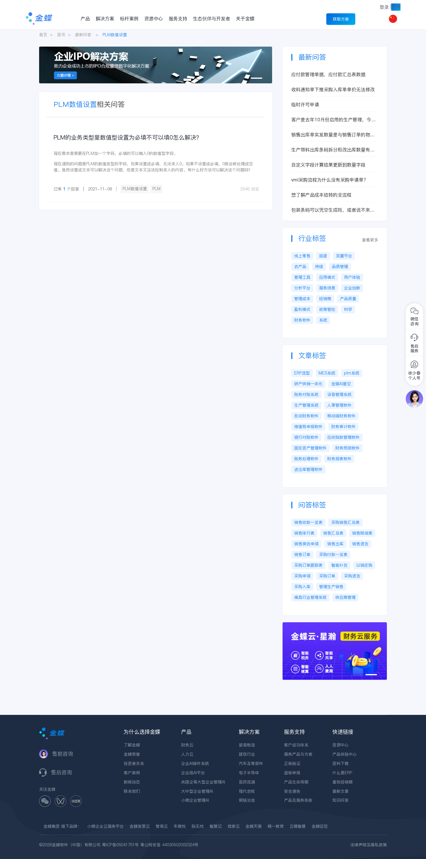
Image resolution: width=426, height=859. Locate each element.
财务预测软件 (347, 448)
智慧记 (216, 826)
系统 (323, 320)
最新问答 (83, 35)
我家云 (233, 826)
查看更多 (370, 240)
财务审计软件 (343, 426)
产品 (85, 18)
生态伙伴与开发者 (211, 18)
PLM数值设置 (135, 189)
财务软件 (302, 320)
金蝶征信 (320, 826)
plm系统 (351, 373)
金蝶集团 (51, 826)
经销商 (325, 299)
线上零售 (302, 256)
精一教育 (275, 826)
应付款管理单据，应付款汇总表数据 (328, 74)
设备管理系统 (339, 394)
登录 (384, 7)
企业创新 (352, 288)
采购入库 (302, 587)
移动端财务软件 (341, 416)
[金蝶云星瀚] (335, 625)
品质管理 (340, 266)
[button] (256, 78)
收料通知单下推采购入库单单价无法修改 (333, 89)
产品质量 (348, 299)
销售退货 (360, 544)
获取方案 (341, 19)
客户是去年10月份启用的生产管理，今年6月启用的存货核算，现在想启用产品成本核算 (334, 119)
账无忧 (198, 826)
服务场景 (327, 288)
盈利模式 (302, 309)
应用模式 (327, 277)
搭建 (323, 256)
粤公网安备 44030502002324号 (169, 845)
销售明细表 (362, 533)
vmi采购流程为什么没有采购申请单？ (329, 180)
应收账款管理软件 (343, 437)
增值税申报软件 (308, 426)
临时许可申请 (305, 104)
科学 (348, 309)
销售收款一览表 (308, 522)
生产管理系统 (306, 405)
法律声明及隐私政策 (368, 845)
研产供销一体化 (308, 384)
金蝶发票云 (140, 826)
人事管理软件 (339, 405)
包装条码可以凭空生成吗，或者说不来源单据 (333, 210)
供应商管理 (345, 597)
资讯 (61, 35)
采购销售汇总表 (345, 522)
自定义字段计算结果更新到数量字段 (328, 164)
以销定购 (364, 565)
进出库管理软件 (308, 469)
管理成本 (302, 299)
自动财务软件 (306, 416)
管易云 (162, 826)
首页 (43, 35)
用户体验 (352, 277)
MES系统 (326, 373)
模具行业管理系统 (310, 597)
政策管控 (327, 309)
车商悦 (180, 826)
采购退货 (352, 576)
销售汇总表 (333, 533)
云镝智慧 (298, 826)
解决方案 (105, 18)
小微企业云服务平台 (105, 826)
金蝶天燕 (253, 826)
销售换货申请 (306, 544)
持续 (319, 266)
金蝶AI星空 (341, 384)
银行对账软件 (306, 437)
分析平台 (302, 288)
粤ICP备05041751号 (120, 845)
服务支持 (178, 18)
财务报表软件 (339, 459)
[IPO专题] (155, 49)
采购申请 (302, 576)
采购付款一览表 (333, 554)
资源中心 (153, 18)
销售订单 (302, 554)
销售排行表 (304, 533)
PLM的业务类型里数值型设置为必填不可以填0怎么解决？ (128, 137)
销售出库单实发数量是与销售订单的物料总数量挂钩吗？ (333, 134)
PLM (156, 189)
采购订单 (327, 576)
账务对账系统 (306, 394)
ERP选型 (302, 373)
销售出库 (335, 544)
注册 (395, 7)
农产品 (300, 266)
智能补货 (339, 565)
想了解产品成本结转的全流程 (321, 195)
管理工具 (302, 277)
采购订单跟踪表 (308, 565)
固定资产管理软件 (310, 448)
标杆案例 (129, 18)
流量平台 (344, 256)
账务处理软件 (306, 459)
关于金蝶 (245, 18)
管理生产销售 (331, 587)
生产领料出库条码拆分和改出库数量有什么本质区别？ (333, 149)
